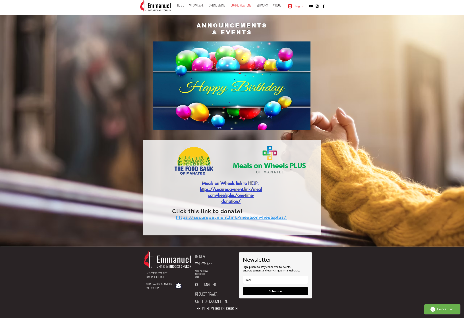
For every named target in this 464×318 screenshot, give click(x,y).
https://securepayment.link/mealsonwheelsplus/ (231, 217)
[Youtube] (311, 6)
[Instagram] (317, 6)
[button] (196, 5)
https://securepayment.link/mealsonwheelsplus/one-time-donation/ (231, 195)
